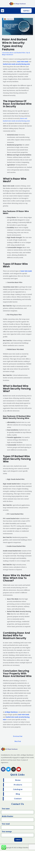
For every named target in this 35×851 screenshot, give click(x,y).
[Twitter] (8, 769)
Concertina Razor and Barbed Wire (13, 52)
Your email (6, 824)
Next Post (18, 741)
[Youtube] (18, 769)
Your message (7, 831)
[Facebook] (3, 769)
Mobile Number (7, 816)
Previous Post (17, 736)
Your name (6, 809)
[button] (2, 10)
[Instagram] (13, 769)
